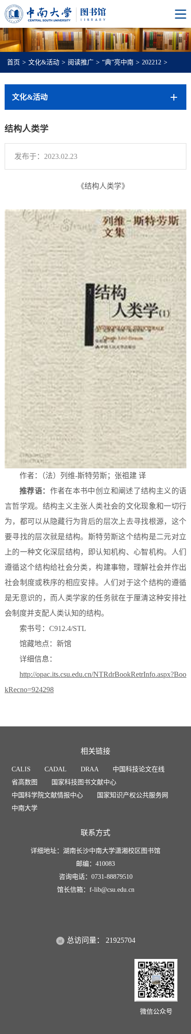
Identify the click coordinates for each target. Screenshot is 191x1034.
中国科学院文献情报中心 (47, 795)
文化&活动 (43, 62)
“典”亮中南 (118, 62)
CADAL (56, 769)
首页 (13, 62)
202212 (151, 62)
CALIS (21, 769)
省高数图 (25, 782)
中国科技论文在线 (139, 769)
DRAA (90, 769)
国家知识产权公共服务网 (132, 795)
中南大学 (25, 808)
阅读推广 (81, 62)
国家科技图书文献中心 (83, 782)
